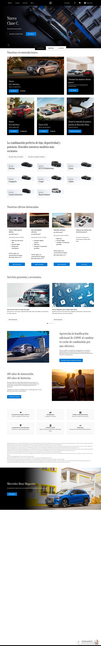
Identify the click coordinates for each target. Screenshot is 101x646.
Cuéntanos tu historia (14, 396)
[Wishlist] (80, 3)
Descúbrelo (31, 34)
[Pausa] (8, 45)
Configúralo (23, 131)
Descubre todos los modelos (16, 157)
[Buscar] (75, 3)
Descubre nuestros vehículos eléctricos (71, 360)
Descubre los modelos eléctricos (36, 157)
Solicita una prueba (75, 131)
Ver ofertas (73, 90)
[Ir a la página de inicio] (50, 2)
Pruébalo (22, 91)
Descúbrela (12, 494)
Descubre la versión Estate (16, 34)
